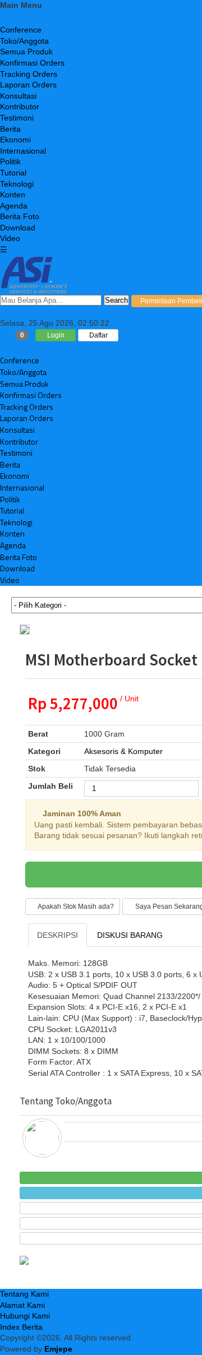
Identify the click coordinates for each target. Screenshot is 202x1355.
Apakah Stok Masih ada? (75, 906)
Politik (10, 161)
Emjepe (58, 1348)
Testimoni (17, 117)
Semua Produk (26, 51)
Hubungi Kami (25, 1315)
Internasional (23, 150)
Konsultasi (18, 95)
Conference (21, 29)
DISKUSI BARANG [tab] (130, 935)
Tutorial (13, 172)
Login (56, 335)
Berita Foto (19, 216)
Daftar (98, 335)
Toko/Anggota (24, 40)
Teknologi (17, 183)
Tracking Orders (28, 74)
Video (10, 238)
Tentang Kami (24, 1293)
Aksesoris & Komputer (123, 751)
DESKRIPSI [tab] (57, 935)
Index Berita (21, 1326)
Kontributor (19, 106)
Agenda (13, 205)
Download (17, 227)
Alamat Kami (22, 1305)
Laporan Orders (28, 84)
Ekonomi (15, 139)
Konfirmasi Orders (32, 62)
